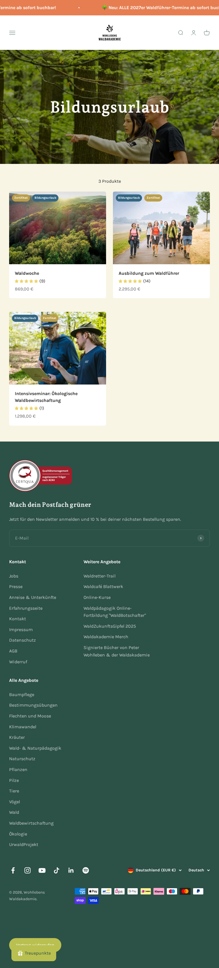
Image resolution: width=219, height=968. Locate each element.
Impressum (21, 629)
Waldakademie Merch (106, 636)
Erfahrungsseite (25, 608)
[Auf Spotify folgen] (86, 870)
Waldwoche (27, 273)
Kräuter (17, 737)
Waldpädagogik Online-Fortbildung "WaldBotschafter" (115, 611)
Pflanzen (18, 769)
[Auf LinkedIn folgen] (71, 870)
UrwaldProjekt (23, 844)
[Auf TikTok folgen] (56, 870)
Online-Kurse (97, 597)
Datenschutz (22, 640)
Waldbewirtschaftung (31, 823)
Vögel (14, 801)
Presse (16, 586)
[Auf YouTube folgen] (42, 870)
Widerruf (18, 661)
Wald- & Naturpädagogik (35, 748)
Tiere (14, 791)
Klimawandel (22, 726)
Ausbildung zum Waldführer (149, 273)
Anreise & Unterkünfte (32, 597)
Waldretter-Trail (99, 576)
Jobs (13, 576)
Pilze (14, 780)
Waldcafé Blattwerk (103, 586)
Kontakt (17, 618)
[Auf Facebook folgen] (13, 870)
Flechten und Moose (30, 716)
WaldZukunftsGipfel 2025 (110, 626)
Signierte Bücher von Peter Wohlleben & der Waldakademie (117, 651)
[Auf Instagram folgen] (27, 870)
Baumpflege (21, 694)
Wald (14, 812)
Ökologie (18, 834)
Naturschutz (22, 758)
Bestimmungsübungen (33, 705)
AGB (13, 651)
